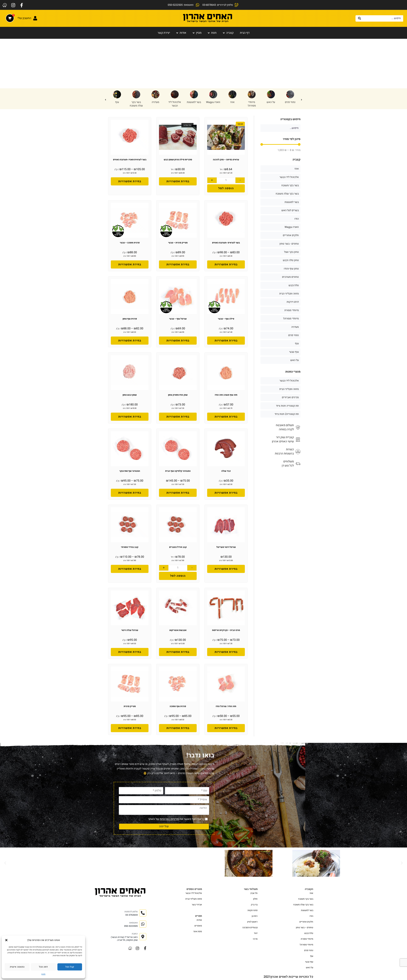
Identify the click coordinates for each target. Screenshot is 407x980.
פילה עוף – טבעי (226, 318)
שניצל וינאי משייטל (226, 547)
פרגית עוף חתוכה (178, 706)
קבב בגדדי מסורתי (129, 547)
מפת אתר (197, 931)
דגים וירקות (293, 302)
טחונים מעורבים (290, 277)
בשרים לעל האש (290, 210)
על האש (294, 360)
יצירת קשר (164, 33)
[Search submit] (359, 18)
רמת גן (255, 916)
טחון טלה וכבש (117, 104)
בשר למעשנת (290, 102)
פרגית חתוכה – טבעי (130, 242)
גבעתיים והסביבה (250, 927)
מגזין (198, 33)
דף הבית (244, 33)
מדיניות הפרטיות (169, 819)
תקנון (43, 974)
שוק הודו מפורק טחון (178, 395)
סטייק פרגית (130, 706)
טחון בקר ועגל (291, 252)
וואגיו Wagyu (292, 227)
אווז (297, 169)
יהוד (256, 933)
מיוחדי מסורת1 (291, 318)
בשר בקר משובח (290, 185)
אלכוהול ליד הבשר (271, 104)
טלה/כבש (175, 102)
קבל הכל (69, 967)
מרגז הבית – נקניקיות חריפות (226, 630)
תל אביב (254, 893)
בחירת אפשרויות (177, 181)
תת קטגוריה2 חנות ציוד (287, 414)
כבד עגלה (226, 471)
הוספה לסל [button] (226, 188)
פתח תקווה (252, 910)
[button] (6, 940)
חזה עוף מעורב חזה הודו (226, 395)
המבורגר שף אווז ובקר (129, 471)
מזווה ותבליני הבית (289, 294)
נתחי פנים (293, 335)
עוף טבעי (294, 352)
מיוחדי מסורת (291, 310)
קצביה (230, 33)
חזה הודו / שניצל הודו (226, 706)
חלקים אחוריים (291, 235)
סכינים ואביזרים (290, 397)
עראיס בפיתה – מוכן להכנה (226, 159)
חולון (255, 899)
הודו (194, 102)
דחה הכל (43, 967)
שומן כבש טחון (130, 395)
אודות (183, 33)
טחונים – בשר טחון (304, 927)
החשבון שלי (24, 18)
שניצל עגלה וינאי (129, 630)
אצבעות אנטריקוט (177, 630)
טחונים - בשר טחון (155, 104)
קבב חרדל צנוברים (178, 547)
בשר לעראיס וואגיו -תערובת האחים (129, 159)
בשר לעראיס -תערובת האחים (226, 242)
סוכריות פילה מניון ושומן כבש (178, 159)
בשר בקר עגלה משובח (232, 104)
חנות (214, 33)
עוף (213, 102)
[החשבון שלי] (35, 18)
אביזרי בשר (197, 904)
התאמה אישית (17, 967)
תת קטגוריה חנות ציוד (287, 406)
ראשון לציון (252, 921)
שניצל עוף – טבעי (178, 318)
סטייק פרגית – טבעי (178, 242)
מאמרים (198, 925)
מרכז (255, 939)
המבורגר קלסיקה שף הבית (178, 471)
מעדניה (251, 102)
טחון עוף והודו (136, 104)
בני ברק (254, 904)
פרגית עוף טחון (130, 318)
